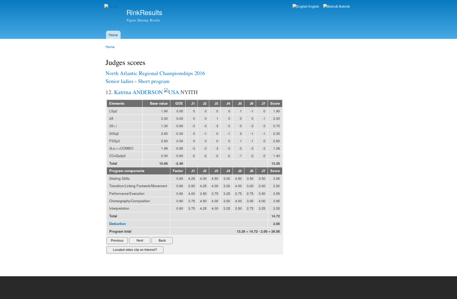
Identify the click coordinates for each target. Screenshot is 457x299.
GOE (179, 103)
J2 (205, 103)
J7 (263, 103)
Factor (178, 170)
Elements (116, 103)
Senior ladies (120, 81)
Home (113, 34)
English (313, 6)
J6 (251, 103)
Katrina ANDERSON (138, 92)
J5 (240, 103)
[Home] (112, 6)
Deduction (117, 223)
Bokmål (344, 6)
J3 (216, 103)
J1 (193, 103)
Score (275, 103)
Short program (154, 81)
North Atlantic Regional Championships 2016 (155, 73)
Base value (159, 103)
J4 (228, 103)
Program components (126, 170)
